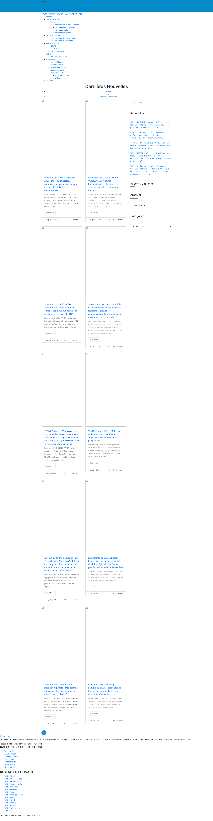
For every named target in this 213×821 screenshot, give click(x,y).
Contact (49, 81)
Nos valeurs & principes (65, 27)
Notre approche (61, 30)
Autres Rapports (57, 70)
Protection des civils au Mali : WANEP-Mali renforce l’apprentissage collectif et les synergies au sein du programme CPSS (104, 184)
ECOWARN (54, 49)
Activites (49, 54)
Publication (50, 59)
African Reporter (57, 51)
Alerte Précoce (52, 43)
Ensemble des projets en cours (63, 38)
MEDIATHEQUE (56, 73)
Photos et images (62, 75)
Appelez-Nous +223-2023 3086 (137, 1)
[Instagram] (46, 7)
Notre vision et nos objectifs (67, 25)
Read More (50, 213)
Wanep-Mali (55, 22)
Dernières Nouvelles (58, 57)
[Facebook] (46, 1)
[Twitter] (46, 4)
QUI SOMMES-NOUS (54, 19)
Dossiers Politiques (58, 67)
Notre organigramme (63, 33)
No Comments (74, 220)
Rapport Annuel (57, 65)
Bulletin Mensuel (57, 62)
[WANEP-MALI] (62, 14)
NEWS (53, 46)
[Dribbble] (46, 9)
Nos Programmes (53, 35)
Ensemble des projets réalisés (62, 41)
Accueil (49, 17)
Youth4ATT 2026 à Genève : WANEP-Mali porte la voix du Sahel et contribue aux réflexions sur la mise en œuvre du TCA (150, 145)
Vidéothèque (60, 78)
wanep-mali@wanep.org (161, 1)
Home (108, 91)
